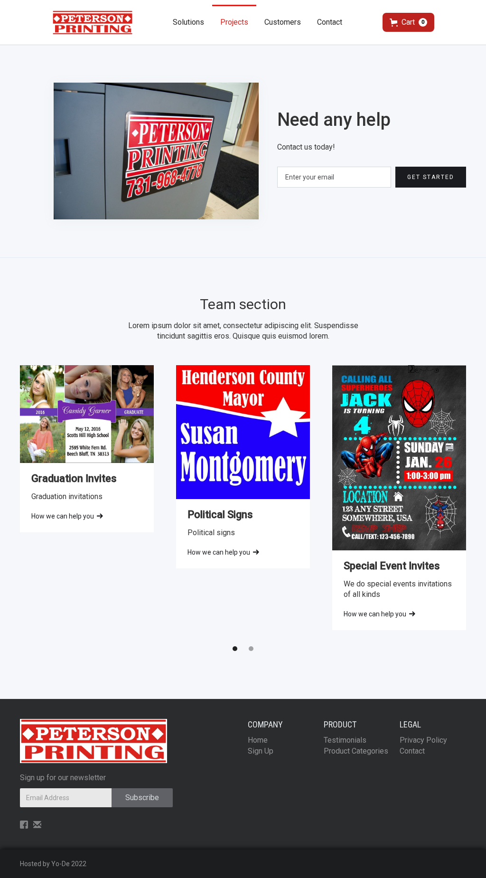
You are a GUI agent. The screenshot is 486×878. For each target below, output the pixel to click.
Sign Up (260, 750)
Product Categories (356, 750)
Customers (282, 22)
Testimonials (345, 740)
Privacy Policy (423, 740)
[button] (408, 22)
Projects (234, 22)
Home (258, 740)
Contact (329, 22)
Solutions (188, 22)
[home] (92, 22)
